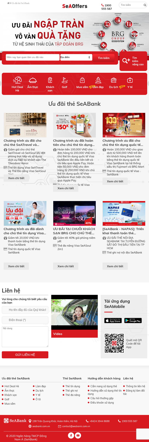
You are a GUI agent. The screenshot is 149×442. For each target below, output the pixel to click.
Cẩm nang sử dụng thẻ (103, 386)
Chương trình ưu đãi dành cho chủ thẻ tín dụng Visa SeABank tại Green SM (24, 233)
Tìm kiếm (103, 58)
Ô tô (38, 399)
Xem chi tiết (16, 178)
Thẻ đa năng (72, 395)
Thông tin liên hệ (135, 386)
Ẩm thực (32, 87)
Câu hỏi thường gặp (101, 398)
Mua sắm (82, 87)
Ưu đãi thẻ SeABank (20, 3)
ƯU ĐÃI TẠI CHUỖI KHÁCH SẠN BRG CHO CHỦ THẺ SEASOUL (74, 233)
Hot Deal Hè (17, 88)
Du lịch (113, 87)
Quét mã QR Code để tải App (134, 343)
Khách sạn (50, 88)
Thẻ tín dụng (72, 386)
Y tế (130, 87)
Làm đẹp (98, 87)
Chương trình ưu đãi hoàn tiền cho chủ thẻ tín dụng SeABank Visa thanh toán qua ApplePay (73, 146)
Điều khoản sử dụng (102, 402)
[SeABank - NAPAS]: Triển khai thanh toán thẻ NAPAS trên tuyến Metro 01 (123, 235)
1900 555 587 (106, 7)
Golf (64, 87)
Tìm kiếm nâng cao (138, 61)
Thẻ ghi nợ (71, 390)
